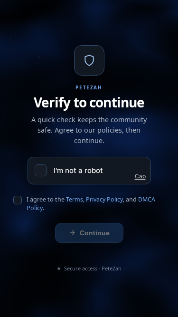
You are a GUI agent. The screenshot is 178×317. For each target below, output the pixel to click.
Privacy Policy (104, 199)
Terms (74, 199)
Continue (95, 233)
